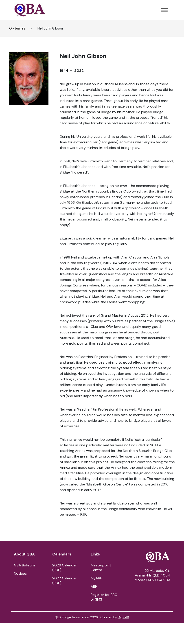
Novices (20, 573)
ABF (94, 586)
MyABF (96, 578)
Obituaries (17, 28)
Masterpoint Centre (101, 567)
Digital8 (123, 617)
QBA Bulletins (24, 565)
